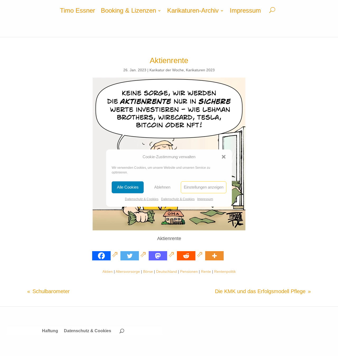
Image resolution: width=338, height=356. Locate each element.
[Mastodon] (162, 255)
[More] (214, 255)
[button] (223, 157)
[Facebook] (105, 255)
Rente (206, 271)
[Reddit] (190, 255)
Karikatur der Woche (166, 70)
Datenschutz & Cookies (141, 199)
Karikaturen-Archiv (193, 11)
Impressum (205, 199)
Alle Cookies (128, 187)
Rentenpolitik (225, 271)
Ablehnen (162, 187)
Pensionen (189, 271)
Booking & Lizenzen (128, 11)
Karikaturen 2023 (200, 70)
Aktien (107, 271)
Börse (148, 271)
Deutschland (166, 271)
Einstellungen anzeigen (203, 187)
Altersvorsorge (128, 271)
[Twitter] (134, 255)
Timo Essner (77, 11)
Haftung (50, 331)
